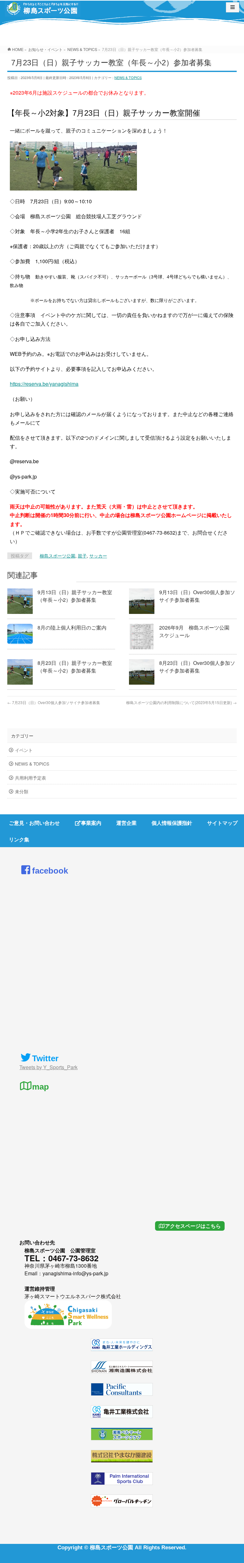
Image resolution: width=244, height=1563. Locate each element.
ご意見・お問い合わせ (34, 822)
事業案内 (91, 822)
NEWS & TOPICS (128, 77)
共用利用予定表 (30, 777)
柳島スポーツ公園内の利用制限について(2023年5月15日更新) (181, 702)
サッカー (98, 555)
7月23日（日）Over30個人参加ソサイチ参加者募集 (53, 702)
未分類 (21, 791)
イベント (24, 750)
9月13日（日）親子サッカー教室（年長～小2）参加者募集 (74, 595)
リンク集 (19, 839)
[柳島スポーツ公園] (42, 10)
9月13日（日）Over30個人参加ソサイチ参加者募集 (197, 595)
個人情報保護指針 (172, 822)
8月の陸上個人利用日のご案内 (71, 627)
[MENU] (232, 7)
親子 (82, 555)
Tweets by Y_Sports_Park (48, 1067)
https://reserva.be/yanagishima (44, 383)
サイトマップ (222, 822)
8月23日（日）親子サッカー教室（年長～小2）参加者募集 (74, 666)
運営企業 (126, 822)
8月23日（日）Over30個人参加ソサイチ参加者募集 (197, 666)
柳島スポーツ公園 (57, 555)
